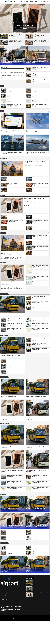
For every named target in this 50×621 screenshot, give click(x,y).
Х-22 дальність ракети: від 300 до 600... (14, 177)
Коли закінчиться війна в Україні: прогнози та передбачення (35, 162)
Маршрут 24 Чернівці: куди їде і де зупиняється (9, 69)
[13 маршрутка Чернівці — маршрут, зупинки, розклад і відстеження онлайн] (28, 325)
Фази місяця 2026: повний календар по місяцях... (39, 236)
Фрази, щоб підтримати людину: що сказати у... (39, 241)
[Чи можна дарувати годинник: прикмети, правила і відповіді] (29, 185)
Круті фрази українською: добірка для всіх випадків (15, 189)
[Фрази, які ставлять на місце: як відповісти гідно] (29, 190)
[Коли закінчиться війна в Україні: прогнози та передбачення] (12, 168)
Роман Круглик (23, 30)
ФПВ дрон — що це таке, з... (12, 183)
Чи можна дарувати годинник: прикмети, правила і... (40, 184)
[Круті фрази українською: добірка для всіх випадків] (4, 190)
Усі (46, 86)
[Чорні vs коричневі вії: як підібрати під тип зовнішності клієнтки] (29, 36)
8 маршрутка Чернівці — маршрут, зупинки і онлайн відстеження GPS (39, 319)
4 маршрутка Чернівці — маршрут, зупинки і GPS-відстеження (40, 266)
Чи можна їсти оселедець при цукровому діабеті (40, 247)
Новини (7, 1)
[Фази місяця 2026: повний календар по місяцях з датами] (29, 217)
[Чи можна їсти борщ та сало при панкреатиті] (29, 253)
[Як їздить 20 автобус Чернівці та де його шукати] (4, 36)
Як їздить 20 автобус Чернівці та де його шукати (9, 71)
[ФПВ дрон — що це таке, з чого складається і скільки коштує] (4, 185)
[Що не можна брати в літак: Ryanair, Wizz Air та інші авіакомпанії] (29, 228)
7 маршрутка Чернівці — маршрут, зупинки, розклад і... (40, 271)
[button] (1, 18)
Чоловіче (26, 1)
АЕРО (11, 1)
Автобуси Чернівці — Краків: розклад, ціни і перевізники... (40, 282)
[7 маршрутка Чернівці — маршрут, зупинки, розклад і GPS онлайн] (29, 272)
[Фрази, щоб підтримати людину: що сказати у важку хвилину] (29, 243)
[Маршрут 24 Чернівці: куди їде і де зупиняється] (12, 304)
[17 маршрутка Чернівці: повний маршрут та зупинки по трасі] (29, 42)
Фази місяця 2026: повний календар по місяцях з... (39, 215)
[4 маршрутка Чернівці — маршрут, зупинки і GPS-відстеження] (29, 267)
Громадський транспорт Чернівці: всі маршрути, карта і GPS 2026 (13, 105)
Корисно (37, 1)
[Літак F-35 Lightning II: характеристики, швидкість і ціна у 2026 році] (37, 143)
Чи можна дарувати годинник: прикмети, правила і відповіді (15, 221)
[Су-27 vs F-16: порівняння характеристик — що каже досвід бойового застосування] (12, 143)
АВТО (15, 1)
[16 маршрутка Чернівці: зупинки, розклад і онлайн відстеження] (4, 42)
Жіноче (31, 1)
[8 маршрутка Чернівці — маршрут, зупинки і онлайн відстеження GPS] (28, 320)
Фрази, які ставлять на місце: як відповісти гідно (15, 226)
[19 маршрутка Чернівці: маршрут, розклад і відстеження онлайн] (28, 96)
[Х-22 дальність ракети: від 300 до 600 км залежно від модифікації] (4, 179)
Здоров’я (20, 1)
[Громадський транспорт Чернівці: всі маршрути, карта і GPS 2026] (3, 106)
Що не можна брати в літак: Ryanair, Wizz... (40, 226)
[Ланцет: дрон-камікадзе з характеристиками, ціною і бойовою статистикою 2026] (37, 121)
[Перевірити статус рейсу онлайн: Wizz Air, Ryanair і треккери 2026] (12, 121)
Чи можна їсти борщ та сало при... (38, 251)
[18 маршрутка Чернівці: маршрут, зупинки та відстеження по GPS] (3, 96)
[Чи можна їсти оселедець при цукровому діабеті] (29, 248)
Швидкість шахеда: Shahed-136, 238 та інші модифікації (40, 178)
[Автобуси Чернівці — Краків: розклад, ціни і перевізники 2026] (28, 101)
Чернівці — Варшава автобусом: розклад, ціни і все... (40, 277)
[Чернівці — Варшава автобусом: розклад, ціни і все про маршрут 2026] (3, 101)
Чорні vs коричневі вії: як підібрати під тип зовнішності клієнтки (12, 72)
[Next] (49, 86)
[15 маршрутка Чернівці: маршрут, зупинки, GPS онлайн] (28, 106)
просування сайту (24, 617)
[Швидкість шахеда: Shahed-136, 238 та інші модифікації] (29, 179)
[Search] (49, 1)
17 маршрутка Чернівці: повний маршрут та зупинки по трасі (11, 75)
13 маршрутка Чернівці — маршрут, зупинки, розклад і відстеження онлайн (39, 324)
